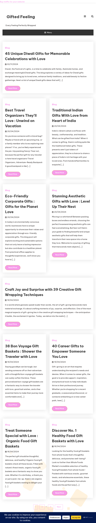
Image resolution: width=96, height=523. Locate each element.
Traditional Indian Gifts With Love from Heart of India (70, 115)
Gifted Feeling (21, 16)
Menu (49, 32)
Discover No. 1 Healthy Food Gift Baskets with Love (68, 435)
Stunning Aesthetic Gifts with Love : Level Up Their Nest (71, 201)
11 (50, 507)
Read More (12, 88)
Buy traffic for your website (12, 2)
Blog (7, 48)
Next (59, 507)
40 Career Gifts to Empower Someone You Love (69, 351)
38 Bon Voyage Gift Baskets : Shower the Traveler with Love (23, 351)
